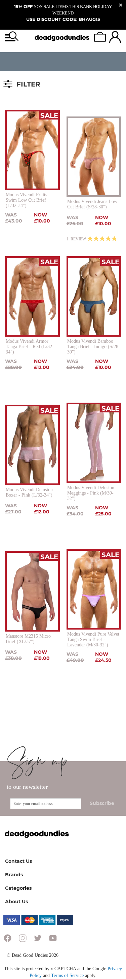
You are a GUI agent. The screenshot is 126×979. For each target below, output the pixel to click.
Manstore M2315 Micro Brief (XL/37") (28, 639)
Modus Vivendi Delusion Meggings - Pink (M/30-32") (90, 493)
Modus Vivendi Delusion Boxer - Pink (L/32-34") (29, 492)
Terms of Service (67, 975)
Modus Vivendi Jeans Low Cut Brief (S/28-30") (92, 204)
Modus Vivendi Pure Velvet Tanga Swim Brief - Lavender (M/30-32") (93, 639)
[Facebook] (7, 939)
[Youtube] (53, 939)
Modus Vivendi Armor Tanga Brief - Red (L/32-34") (30, 347)
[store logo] (62, 38)
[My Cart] (100, 37)
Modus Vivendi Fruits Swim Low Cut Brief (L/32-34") (26, 200)
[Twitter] (38, 939)
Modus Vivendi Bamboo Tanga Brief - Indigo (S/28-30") (93, 347)
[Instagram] (22, 939)
